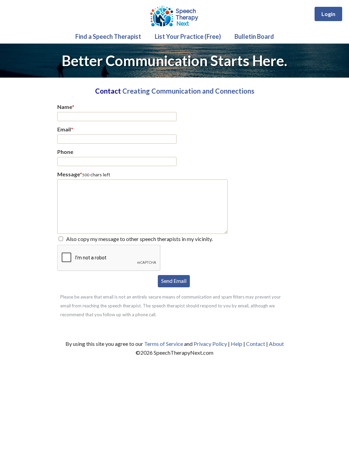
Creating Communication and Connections (188, 91)
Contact (255, 343)
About (276, 343)
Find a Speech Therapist (108, 36)
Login (328, 14)
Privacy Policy (210, 343)
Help (236, 343)
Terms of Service (163, 343)
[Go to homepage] (174, 27)
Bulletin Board (254, 36)
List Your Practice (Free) (188, 36)
